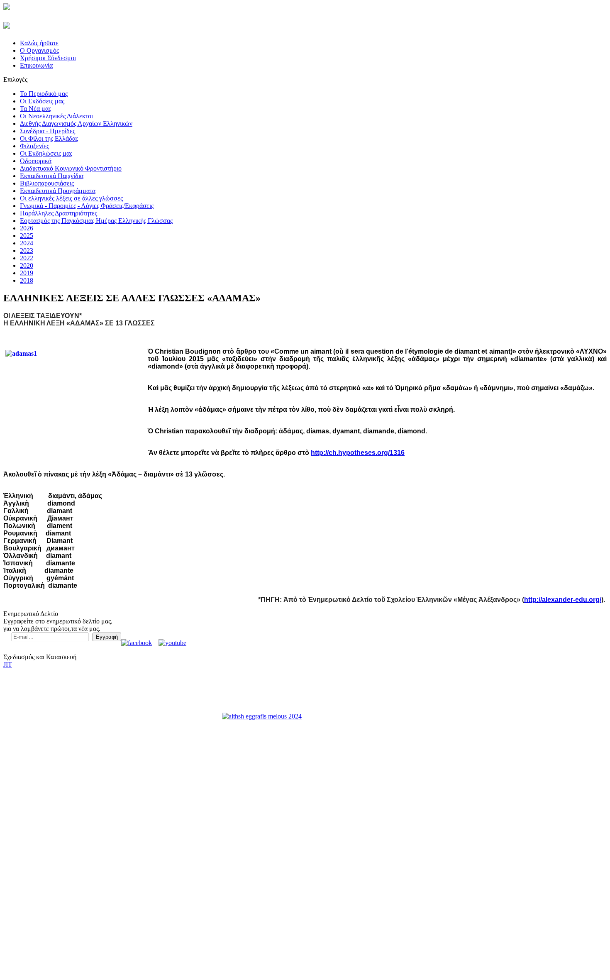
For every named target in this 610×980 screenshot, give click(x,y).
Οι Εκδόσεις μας (42, 101)
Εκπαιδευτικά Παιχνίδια (51, 175)
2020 (26, 265)
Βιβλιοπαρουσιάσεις (47, 183)
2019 (26, 272)
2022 (26, 257)
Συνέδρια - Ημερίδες (47, 130)
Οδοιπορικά (35, 160)
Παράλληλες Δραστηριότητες (58, 213)
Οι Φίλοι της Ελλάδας (49, 138)
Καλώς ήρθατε (39, 42)
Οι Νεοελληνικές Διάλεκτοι (56, 116)
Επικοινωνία (36, 65)
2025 (26, 235)
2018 (26, 280)
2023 (26, 250)
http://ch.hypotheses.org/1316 (358, 452)
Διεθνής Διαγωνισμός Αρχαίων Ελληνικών (76, 123)
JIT (7, 664)
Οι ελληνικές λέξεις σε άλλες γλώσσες (71, 198)
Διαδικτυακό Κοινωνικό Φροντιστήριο (71, 168)
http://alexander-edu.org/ (562, 599)
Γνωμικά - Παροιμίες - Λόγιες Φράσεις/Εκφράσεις (87, 205)
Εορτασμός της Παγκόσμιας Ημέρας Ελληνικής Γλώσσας (96, 220)
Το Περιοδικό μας (44, 93)
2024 (26, 243)
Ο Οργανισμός (39, 50)
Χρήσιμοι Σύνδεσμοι (48, 57)
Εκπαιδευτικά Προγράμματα (57, 190)
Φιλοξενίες (34, 145)
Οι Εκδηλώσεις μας (46, 153)
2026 (26, 228)
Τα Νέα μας (35, 108)
